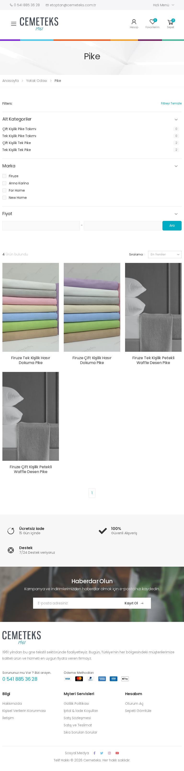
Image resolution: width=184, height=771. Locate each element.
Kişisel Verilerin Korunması (24, 710)
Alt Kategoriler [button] (17, 119)
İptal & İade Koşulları (81, 710)
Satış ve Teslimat (78, 725)
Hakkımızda (12, 703)
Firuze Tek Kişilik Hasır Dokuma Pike (30, 360)
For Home (17, 190)
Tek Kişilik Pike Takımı (19, 136)
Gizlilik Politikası (76, 703)
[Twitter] (101, 753)
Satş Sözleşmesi (77, 718)
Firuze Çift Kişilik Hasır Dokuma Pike (91, 360)
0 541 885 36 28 (19, 679)
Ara (172, 225)
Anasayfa (10, 80)
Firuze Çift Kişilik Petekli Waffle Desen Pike (31, 469)
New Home (18, 197)
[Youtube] (117, 753)
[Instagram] (109, 753)
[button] (170, 23)
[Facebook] (94, 753)
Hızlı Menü (161, 5)
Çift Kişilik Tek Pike (16, 142)
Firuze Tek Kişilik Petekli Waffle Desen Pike (153, 360)
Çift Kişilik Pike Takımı (19, 129)
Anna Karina (19, 183)
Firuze (13, 176)
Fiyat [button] (7, 213)
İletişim (8, 718)
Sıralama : (136, 254)
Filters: (7, 103)
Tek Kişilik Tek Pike (16, 149)
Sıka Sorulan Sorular (80, 732)
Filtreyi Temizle (171, 103)
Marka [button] (8, 166)
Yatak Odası (36, 80)
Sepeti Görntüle (138, 710)
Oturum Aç (134, 703)
